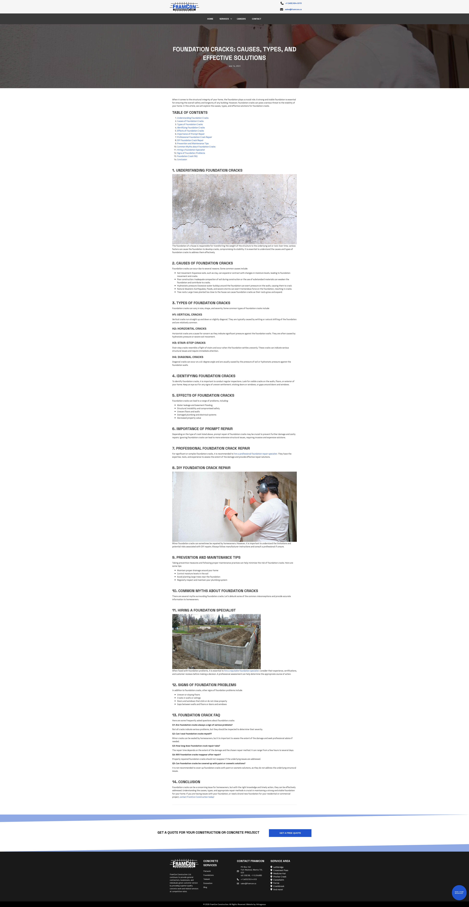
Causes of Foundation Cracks (190, 121)
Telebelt (206, 879)
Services (224, 18)
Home (210, 18)
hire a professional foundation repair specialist (255, 453)
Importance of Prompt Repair (191, 134)
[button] (231, 19)
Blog (205, 887)
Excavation (207, 883)
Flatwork (207, 871)
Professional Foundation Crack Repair (194, 137)
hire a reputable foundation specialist (241, 670)
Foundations (208, 875)
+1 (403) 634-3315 (293, 3)
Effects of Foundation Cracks (190, 130)
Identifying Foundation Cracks (191, 127)
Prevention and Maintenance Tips (193, 143)
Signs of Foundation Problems (191, 153)
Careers (241, 18)
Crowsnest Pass (280, 870)
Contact (256, 18)
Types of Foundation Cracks (190, 124)
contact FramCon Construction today (197, 797)
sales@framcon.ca (293, 9)
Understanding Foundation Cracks (192, 117)
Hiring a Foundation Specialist (191, 149)
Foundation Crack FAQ (187, 156)
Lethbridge (278, 867)
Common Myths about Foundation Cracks (196, 146)
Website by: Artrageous (256, 904)
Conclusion (182, 159)
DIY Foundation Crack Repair (190, 140)
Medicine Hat (279, 873)
